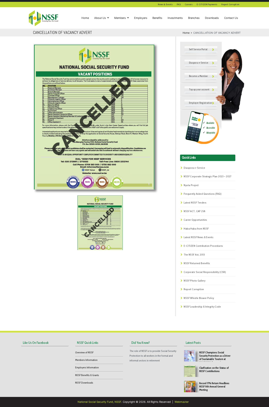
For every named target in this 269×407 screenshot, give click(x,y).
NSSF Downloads (84, 382)
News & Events (165, 4)
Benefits (157, 17)
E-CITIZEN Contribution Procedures (203, 245)
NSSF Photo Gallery (194, 280)
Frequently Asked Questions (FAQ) (202, 193)
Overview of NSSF (84, 352)
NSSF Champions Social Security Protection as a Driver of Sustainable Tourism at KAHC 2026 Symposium (214, 357)
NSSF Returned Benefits (197, 263)
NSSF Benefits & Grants (87, 375)
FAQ (179, 4)
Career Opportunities (195, 219)
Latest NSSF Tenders (195, 202)
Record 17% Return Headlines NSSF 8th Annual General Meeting (214, 386)
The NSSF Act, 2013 (194, 254)
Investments (175, 17)
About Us (100, 17)
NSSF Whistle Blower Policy (199, 298)
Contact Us (231, 17)
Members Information (86, 360)
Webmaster (182, 401)
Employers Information (87, 367)
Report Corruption (230, 4)
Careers (189, 4)
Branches (194, 17)
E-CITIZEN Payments (207, 4)
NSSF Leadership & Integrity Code (202, 306)
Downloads (212, 17)
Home (85, 17)
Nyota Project (191, 185)
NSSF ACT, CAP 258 (194, 211)
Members (120, 17)
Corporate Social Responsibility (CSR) (205, 272)
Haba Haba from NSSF (196, 228)
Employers (140, 17)
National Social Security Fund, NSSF (99, 401)
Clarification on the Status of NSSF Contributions (214, 369)
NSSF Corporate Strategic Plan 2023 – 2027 (207, 176)
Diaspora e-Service (194, 167)
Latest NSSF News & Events (198, 237)
